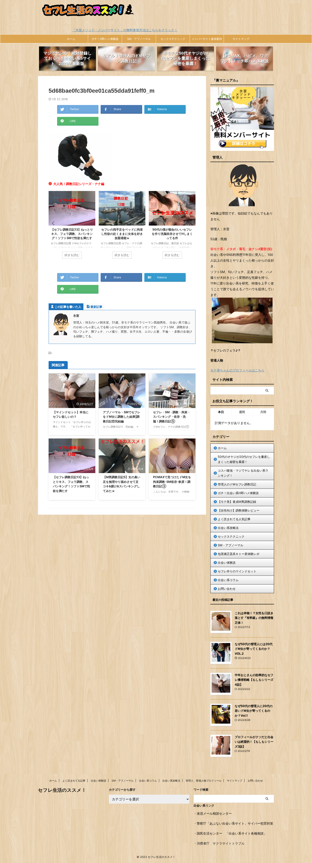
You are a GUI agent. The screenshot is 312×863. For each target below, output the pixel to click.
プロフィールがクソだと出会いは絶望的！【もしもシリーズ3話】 (254, 741)
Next (191, 223)
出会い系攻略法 (228, 528)
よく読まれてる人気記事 (234, 519)
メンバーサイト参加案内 (207, 39)
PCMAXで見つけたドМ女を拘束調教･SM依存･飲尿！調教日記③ (172, 481)
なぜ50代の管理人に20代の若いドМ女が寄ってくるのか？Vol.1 (254, 710)
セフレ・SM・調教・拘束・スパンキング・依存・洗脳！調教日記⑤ (171, 416)
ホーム (71, 39)
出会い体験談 (227, 562)
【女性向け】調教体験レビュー (238, 510)
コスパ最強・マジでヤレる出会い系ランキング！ (243, 473)
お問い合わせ (227, 588)
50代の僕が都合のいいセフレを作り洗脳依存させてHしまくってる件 (122, 234)
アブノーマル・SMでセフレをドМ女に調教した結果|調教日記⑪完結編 (172, 234)
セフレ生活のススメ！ (62, 790)
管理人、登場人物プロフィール (203, 780)
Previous (52, 223)
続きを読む (72, 255)
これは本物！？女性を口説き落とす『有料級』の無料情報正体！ (254, 617)
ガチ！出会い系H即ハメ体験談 (238, 493)
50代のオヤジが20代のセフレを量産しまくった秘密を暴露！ (244, 459)
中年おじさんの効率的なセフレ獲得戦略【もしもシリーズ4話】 (254, 679)
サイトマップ (241, 39)
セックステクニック (172, 39)
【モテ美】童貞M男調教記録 (237, 501)
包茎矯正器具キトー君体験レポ (238, 554)
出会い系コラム (228, 580)
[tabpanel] (72, 227)
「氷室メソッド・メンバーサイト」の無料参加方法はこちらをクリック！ (77, 30)
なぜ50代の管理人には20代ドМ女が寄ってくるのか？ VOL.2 (254, 648)
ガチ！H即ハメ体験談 (104, 39)
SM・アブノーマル (139, 39)
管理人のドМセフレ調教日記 (237, 484)
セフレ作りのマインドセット (237, 571)
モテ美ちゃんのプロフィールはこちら (237, 370)
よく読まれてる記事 (73, 780)
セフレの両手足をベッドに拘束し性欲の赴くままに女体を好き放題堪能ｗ (72, 234)
